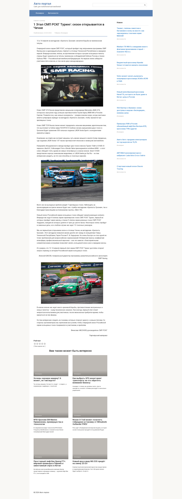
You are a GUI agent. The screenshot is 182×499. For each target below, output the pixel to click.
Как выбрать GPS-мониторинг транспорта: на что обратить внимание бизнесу (87, 380)
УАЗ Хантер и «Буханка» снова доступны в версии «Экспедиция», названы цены (131, 110)
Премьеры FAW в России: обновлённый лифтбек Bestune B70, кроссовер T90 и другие (132, 126)
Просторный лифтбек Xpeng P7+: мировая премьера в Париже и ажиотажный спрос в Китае (50, 463)
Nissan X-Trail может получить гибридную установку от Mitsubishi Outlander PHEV (90, 421)
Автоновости (53, 13)
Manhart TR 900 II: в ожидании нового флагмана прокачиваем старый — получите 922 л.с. (132, 49)
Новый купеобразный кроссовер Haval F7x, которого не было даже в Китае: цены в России (132, 94)
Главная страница (39, 20)
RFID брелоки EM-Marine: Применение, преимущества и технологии (48, 421)
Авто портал (42, 3)
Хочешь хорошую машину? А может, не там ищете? (47, 379)
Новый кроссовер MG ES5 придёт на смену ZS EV (89, 462)
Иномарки (40, 13)
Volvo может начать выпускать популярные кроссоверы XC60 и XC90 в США (132, 78)
